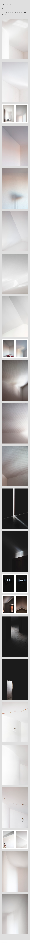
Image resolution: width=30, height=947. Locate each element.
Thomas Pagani (8, 5)
